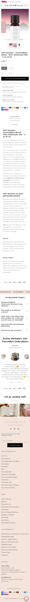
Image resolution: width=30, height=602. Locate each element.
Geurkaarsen (5, 509)
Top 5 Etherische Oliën (8, 487)
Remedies (4, 466)
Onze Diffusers (6, 458)
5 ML (4, 68)
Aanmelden (15, 445)
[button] (25, 5)
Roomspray (4, 517)
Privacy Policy (5, 552)
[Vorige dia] (2, 1)
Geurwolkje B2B (6, 472)
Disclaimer (4, 555)
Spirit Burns (4, 520)
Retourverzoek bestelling (9, 550)
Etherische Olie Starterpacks (10, 507)
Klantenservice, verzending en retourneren (14, 534)
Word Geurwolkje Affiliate (9, 477)
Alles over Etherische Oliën (9, 542)
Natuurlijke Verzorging (8, 522)
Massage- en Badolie (7, 515)
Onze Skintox (5, 464)
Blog (2, 469)
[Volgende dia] (27, 1)
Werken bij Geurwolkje (8, 474)
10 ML (11, 68)
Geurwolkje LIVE (6, 482)
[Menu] (1, 5)
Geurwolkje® (12, 598)
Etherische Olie (6, 504)
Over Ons (4, 456)
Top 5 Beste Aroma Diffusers (10, 485)
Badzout (4, 501)
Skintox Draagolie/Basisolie (9, 512)
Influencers (4, 480)
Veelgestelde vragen (7, 536)
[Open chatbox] (26, 598)
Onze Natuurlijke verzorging (10, 461)
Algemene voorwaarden (8, 547)
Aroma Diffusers (6, 499)
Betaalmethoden (6, 544)
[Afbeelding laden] (11, 45)
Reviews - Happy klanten (9, 539)
